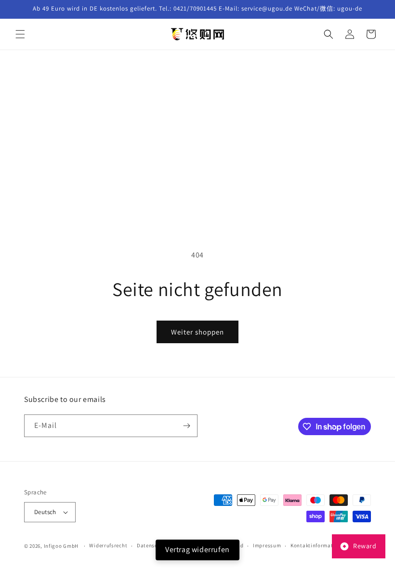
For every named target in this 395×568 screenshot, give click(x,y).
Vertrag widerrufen (197, 549)
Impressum (267, 545)
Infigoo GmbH (61, 545)
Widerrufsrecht (108, 545)
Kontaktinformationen (318, 545)
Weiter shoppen (197, 331)
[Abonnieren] (186, 425)
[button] (20, 34)
